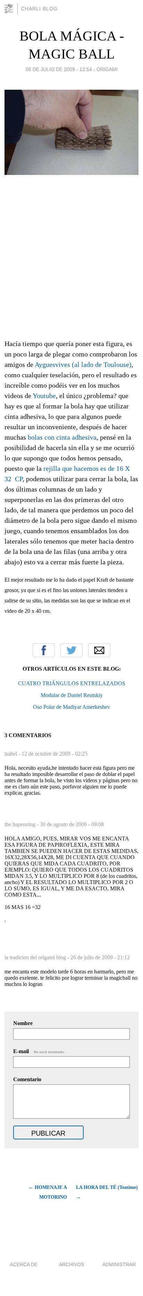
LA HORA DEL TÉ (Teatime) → (107, 1192)
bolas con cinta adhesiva (62, 437)
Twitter (71, 650)
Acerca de (23, 1264)
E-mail (39, 1051)
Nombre (23, 1023)
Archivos (71, 1264)
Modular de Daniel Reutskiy (72, 695)
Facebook (44, 650)
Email (99, 650)
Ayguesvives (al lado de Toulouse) (83, 364)
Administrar (119, 1264)
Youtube (44, 395)
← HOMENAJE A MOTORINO (47, 1192)
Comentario (27, 1079)
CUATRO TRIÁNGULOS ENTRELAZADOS (71, 683)
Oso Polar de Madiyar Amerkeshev (71, 707)
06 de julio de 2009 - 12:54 (59, 69)
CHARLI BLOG (39, 8)
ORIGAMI (107, 69)
